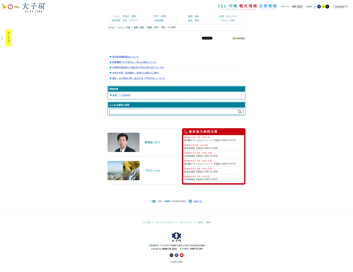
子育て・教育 (159, 16)
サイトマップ (186, 222)
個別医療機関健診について (125, 57)
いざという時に (228, 20)
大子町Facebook (176, 255)
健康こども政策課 (121, 95)
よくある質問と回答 (119, 105)
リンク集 (146, 222)
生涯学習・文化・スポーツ (125, 20)
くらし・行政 (227, 6)
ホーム (111, 27)
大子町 (176, 237)
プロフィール (152, 170)
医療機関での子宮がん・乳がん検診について (134, 62)
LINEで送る (238, 38)
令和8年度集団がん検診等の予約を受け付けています (138, 67)
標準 (294, 7)
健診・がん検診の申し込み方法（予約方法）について (138, 78)
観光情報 (248, 6)
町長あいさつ (152, 142)
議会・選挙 (193, 20)
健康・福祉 (193, 16)
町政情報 (159, 20)
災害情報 (268, 6)
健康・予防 (153, 27)
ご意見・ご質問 (203, 222)
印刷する (197, 201)
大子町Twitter (171, 255)
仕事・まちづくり (228, 16)
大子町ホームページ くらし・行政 (23, 7)
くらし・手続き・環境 (125, 16)
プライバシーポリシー (165, 222)
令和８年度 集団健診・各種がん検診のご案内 (135, 73)
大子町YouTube (182, 255)
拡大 (300, 6)
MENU (6, 38)
